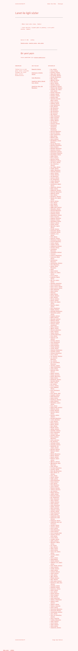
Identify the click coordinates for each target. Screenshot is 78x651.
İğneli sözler (55, 328)
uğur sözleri (54, 576)
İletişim (60, 3)
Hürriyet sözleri (55, 319)
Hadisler (53, 292)
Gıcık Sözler (54, 275)
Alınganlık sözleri (56, 86)
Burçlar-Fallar (55, 159)
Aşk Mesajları (55, 108)
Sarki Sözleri (55, 503)
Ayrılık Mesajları (56, 131)
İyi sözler (54, 360)
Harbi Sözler (54, 294)
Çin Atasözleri (55, 179)
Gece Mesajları (55, 264)
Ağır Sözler (54, 78)
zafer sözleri (55, 621)
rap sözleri (54, 491)
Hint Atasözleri (55, 308)
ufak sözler (54, 574)
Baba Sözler (54, 136)
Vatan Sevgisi (55, 595)
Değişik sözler (55, 193)
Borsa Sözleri (55, 157)
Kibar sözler (54, 382)
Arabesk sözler (55, 103)
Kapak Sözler (54, 377)
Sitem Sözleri (55, 531)
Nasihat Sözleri (55, 449)
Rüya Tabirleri (55, 498)
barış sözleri (55, 139)
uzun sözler (54, 591)
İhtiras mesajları (56, 329)
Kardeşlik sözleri (56, 379)
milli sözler (54, 433)
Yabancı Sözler (55, 604)
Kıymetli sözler (55, 395)
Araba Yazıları (55, 101)
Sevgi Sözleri (55, 514)
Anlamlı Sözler (55, 94)
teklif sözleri (55, 560)
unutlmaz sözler (55, 585)
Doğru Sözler (54, 205)
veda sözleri (54, 596)
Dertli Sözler (55, 201)
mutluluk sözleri (55, 444)
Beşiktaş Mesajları (56, 148)
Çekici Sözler (55, 173)
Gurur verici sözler (56, 286)
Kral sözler (54, 405)
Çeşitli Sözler (55, 177)
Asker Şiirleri (55, 117)
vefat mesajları (55, 598)
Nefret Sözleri (55, 455)
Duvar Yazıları (55, 216)
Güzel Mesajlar (55, 289)
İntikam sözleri (55, 340)
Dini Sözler (54, 204)
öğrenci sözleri (55, 461)
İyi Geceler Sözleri (56, 356)
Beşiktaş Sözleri (55, 150)
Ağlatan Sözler (55, 80)
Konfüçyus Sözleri (56, 399)
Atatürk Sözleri (55, 123)
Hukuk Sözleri (55, 317)
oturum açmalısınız (39, 57)
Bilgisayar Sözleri (56, 151)
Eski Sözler (54, 236)
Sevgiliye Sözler (55, 520)
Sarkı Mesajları (55, 505)
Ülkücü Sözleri (55, 578)
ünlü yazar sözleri (56, 581)
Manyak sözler (55, 427)
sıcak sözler (54, 537)
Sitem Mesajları (55, 529)
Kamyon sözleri (55, 373)
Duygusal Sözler (55, 219)
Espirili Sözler (55, 238)
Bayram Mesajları (55, 143)
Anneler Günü (54, 97)
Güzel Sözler (54, 291)
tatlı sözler (54, 557)
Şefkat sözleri (55, 506)
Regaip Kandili (55, 492)
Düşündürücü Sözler (56, 215)
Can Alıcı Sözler (55, 162)
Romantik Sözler (36, 69)
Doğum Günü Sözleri (56, 207)
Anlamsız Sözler (55, 95)
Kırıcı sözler (55, 385)
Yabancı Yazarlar (55, 605)
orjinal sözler (55, 469)
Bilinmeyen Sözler (56, 154)
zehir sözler (41, 43)
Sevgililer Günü (55, 515)
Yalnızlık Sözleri (56, 610)
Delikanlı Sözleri (56, 196)
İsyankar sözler (55, 351)
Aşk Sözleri (54, 114)
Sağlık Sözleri (55, 502)
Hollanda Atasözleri (56, 311)
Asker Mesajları (55, 115)
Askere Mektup (55, 120)
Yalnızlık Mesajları (56, 609)
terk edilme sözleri (56, 565)
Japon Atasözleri (55, 367)
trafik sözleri (55, 568)
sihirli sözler (55, 526)
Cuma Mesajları (36, 77)
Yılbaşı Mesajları (56, 619)
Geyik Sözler (54, 270)
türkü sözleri (55, 573)
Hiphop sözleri (55, 309)
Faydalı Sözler (55, 244)
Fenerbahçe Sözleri (56, 252)
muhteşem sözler (55, 443)
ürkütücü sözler (55, 587)
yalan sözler (54, 607)
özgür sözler (54, 478)
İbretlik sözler (24, 43)
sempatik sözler (55, 509)
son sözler (54, 545)
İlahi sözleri (55, 331)
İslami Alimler (55, 346)
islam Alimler (55, 343)
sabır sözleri (55, 500)
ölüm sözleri (54, 466)
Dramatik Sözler (55, 213)
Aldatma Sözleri (55, 84)
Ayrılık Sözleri (55, 132)
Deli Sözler (54, 194)
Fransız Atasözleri (56, 255)
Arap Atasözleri (55, 105)
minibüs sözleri (55, 435)
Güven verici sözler (56, 288)
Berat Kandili (55, 146)
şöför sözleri (55, 540)
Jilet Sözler (54, 368)
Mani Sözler (54, 426)
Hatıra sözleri (55, 298)
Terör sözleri (55, 567)
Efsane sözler (55, 224)
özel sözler (54, 475)
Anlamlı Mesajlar (55, 92)
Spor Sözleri (54, 547)
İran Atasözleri (55, 342)
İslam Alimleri (55, 345)
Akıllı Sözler (55, 83)
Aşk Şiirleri (54, 112)
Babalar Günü (54, 137)
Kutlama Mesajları (56, 418)
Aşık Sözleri (54, 106)
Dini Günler (54, 202)
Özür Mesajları (55, 484)
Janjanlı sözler (55, 365)
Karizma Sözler (55, 381)
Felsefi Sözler (55, 247)
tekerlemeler (54, 559)
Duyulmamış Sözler (56, 221)
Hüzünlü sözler (55, 320)
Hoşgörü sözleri (55, 315)
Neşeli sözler (55, 457)
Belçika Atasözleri (56, 145)
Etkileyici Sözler (56, 239)
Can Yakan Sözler (55, 167)
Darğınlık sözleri (56, 190)
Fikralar (53, 253)
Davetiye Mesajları (56, 191)
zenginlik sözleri (56, 627)
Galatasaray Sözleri (56, 263)
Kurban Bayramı (55, 410)
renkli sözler (55, 494)
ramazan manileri (55, 489)
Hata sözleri (54, 297)
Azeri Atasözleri (55, 134)
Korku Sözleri (55, 401)
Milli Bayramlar (55, 432)
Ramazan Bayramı (55, 488)
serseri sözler (55, 511)
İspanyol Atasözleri (56, 350)
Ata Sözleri (54, 122)
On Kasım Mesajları (56, 467)
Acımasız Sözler (55, 72)
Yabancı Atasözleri (56, 599)
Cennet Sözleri (55, 174)
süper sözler (54, 548)
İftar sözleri (55, 326)
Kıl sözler (54, 384)
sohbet (12, 650)
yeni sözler (54, 613)
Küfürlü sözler (55, 408)
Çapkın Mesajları (55, 170)
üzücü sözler (54, 590)
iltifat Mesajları (56, 334)
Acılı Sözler (54, 70)
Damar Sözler (54, 188)
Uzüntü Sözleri (55, 593)
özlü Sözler (54, 483)
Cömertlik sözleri (56, 187)
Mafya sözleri (55, 422)
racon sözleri (55, 486)
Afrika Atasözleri (56, 77)
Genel (52, 269)
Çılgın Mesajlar (55, 181)
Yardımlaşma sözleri (56, 612)
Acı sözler (54, 69)
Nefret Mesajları (55, 453)
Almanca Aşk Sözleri (56, 87)
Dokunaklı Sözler (55, 208)
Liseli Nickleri (55, 419)
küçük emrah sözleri (56, 407)
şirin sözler (54, 528)
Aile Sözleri (54, 81)
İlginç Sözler (55, 332)
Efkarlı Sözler (55, 222)
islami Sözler (55, 348)
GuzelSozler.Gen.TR (20, 3)
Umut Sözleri (54, 579)
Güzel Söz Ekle (51, 3)
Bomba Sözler (54, 156)
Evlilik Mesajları (56, 241)
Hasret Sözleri (55, 295)
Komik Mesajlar (55, 396)
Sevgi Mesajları (55, 512)
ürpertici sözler (33, 43)
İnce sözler (54, 336)
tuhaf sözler (54, 570)
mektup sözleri (55, 429)
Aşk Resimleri (55, 111)
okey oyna (6, 650)
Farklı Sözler (55, 243)
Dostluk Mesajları (56, 210)
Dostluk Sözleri (55, 212)
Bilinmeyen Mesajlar (56, 153)
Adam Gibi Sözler (55, 74)
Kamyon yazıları (55, 374)
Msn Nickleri (54, 441)
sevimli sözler (55, 525)
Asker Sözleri (55, 118)
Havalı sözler (55, 300)
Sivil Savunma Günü (56, 533)
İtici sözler (54, 354)
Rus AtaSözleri (55, 497)
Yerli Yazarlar (55, 618)
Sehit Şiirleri (55, 508)
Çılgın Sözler (55, 182)
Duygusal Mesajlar (56, 218)
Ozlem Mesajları (55, 480)
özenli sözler (55, 477)
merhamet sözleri (55, 430)
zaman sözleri (55, 624)
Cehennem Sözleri (55, 171)
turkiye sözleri (55, 571)
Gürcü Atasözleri (55, 284)
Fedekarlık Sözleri (56, 246)
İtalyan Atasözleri (56, 353)
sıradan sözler (55, 539)
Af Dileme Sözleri (56, 75)
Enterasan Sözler (55, 230)
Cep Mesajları (55, 176)
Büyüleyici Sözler (56, 160)
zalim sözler (54, 622)
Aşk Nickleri (54, 109)
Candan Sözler (55, 168)
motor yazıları (55, 440)
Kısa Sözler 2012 (55, 393)
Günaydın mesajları (56, 283)
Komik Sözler (54, 398)
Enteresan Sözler (55, 232)
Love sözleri (54, 421)
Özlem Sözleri (55, 481)
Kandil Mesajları (55, 376)
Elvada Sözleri (55, 229)
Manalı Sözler (55, 424)
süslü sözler (54, 550)
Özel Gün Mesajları (56, 471)
